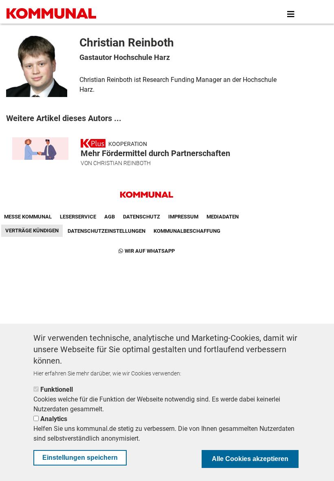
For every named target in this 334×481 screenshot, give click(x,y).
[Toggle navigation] (291, 14)
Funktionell (56, 389)
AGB (109, 217)
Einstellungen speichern (80, 457)
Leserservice (78, 217)
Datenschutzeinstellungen (106, 231)
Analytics (53, 419)
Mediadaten (223, 217)
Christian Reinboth (122, 163)
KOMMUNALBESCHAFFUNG (187, 231)
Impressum (183, 217)
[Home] (53, 14)
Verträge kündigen (32, 230)
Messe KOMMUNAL (28, 217)
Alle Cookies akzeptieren (250, 458)
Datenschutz (141, 217)
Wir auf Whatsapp (150, 251)
